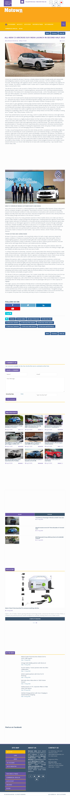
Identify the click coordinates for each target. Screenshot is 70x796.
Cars (15, 755)
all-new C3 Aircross (33, 319)
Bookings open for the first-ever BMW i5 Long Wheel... (33, 443)
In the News (11, 24)
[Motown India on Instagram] (53, 5)
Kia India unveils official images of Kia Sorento (53, 443)
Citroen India (21, 319)
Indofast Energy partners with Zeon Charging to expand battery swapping (34, 693)
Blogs (20, 28)
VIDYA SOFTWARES (61, 794)
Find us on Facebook (13, 727)
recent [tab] (20, 514)
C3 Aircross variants (12, 322)
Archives (9, 785)
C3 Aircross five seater (28, 322)
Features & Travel (38, 24)
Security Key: (10, 394)
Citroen (12, 319)
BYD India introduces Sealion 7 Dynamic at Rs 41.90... (33, 460)
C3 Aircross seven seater (45, 322)
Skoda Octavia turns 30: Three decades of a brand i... (13, 426)
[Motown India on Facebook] (51, 2)
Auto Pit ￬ (20, 24)
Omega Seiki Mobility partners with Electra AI (33, 663)
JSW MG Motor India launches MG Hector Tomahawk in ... (53, 426)
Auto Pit (9, 752)
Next (47, 33)
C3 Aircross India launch (28, 326)
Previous (54, 33)
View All (61, 33)
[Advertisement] (35, 17)
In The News (10, 653)
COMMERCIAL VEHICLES (11, 28)
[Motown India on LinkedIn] (58, 5)
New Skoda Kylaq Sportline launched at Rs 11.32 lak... (12, 460)
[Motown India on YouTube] (61, 2)
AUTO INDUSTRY (49, 24)
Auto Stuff (27, 24)
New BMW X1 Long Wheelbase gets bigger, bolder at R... (13, 443)
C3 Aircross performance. (46, 326)
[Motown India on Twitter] (56, 2)
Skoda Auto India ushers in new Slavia (52, 460)
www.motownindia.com (35, 766)
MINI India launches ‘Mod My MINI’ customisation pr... (33, 426)
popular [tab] (49, 514)
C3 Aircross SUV (46, 319)
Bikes (15, 759)
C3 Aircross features (12, 326)
